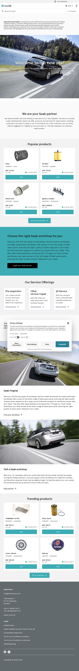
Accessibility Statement (13, 633)
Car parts (72, 11)
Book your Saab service (22, 266)
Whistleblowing (10, 644)
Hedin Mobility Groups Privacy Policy (18, 629)
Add (21, 177)
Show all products (38, 221)
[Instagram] (9, 652)
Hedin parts (8, 615)
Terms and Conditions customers (17, 640)
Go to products (38, 575)
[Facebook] (5, 652)
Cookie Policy (9, 625)
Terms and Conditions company (16, 636)
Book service (9, 488)
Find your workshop (12, 415)
